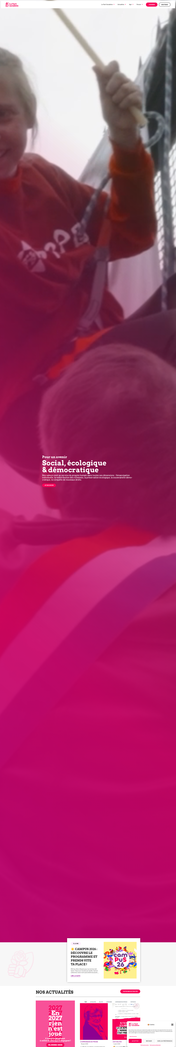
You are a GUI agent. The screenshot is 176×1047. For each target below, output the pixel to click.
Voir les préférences (164, 1041)
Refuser (149, 1041)
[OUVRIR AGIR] (133, 4)
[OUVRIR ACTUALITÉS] (125, 4)
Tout (86, 1001)
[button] (172, 1025)
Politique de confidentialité (155, 1045)
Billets (101, 1001)
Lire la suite (75, 976)
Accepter (135, 1041)
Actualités (93, 1001)
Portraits (133, 1001)
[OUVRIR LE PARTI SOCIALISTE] (114, 4)
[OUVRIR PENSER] (142, 4)
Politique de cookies (145, 1045)
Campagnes (109, 1001)
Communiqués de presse (121, 1001)
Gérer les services (133, 1036)
